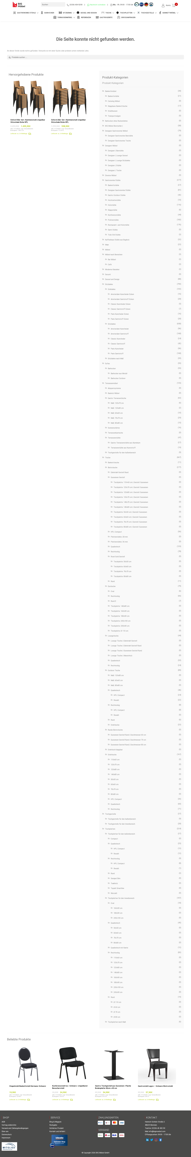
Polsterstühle (113, 220)
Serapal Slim (115, 878)
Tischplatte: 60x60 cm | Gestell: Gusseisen (130, 517)
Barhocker (112, 368)
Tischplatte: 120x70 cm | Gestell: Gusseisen (131, 487)
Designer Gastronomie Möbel (116, 131)
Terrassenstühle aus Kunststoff (123, 448)
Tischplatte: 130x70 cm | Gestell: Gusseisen (131, 497)
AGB (3, 1122)
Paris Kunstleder (117, 349)
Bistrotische (112, 467)
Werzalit (114, 893)
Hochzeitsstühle (114, 200)
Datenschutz (7, 1134)
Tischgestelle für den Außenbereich (122, 453)
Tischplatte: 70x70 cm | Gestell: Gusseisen (130, 522)
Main (107, 245)
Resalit (116, 700)
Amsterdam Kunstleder (120, 329)
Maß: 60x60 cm (117, 413)
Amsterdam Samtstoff (120, 334)
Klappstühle (112, 210)
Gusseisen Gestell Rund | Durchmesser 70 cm (128, 740)
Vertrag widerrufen (9, 1125)
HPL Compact (116, 532)
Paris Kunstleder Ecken (120, 314)
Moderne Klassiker (112, 269)
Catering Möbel (114, 101)
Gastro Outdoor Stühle (116, 195)
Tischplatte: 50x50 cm (122, 562)
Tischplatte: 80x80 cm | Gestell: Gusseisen (130, 527)
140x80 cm (115, 774)
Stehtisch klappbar (115, 750)
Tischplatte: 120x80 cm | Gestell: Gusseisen (131, 492)
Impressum (6, 1138)
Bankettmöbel (110, 91)
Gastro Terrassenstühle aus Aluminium (125, 443)
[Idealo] (60, 1140)
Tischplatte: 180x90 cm (120, 616)
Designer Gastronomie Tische (119, 141)
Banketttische (113, 463)
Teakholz (114, 883)
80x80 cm (114, 794)
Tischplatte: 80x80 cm (122, 576)
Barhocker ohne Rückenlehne (116, 121)
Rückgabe (53, 1125)
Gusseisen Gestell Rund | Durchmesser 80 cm (128, 745)
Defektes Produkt (56, 1128)
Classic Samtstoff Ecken (120, 309)
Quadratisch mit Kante (119, 948)
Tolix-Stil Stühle (114, 235)
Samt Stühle (113, 230)
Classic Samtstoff (118, 344)
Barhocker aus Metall (119, 373)
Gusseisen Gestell (118, 477)
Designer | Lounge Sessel (118, 156)
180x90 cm (118, 913)
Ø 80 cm (117, 1017)
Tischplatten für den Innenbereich (121, 898)
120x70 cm (115, 765)
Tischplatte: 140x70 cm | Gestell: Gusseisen (131, 502)
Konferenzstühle (114, 215)
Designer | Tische (114, 170)
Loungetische (113, 636)
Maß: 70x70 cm (117, 418)
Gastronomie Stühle (112, 180)
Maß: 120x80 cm (117, 408)
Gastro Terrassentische (117, 398)
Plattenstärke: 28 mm (119, 537)
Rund (113, 581)
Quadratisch (115, 547)
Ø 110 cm (117, 1002)
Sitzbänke (109, 284)
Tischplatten (110, 829)
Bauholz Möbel (113, 393)
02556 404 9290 (76, 5)
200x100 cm (118, 918)
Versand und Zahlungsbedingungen (15, 1128)
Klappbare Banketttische (117, 106)
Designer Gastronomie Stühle (119, 190)
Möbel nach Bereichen (113, 255)
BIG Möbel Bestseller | (114, 126)
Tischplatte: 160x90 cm (120, 611)
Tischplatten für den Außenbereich (121, 834)
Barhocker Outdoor (118, 378)
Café (110, 264)
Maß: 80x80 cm (117, 423)
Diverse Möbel (110, 175)
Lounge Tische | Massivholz (121, 656)
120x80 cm (115, 769)
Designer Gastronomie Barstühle (120, 136)
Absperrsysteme (114, 388)
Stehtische (115, 725)
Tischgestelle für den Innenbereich (121, 824)
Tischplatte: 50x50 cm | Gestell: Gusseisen (130, 512)
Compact (114, 839)
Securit (108, 274)
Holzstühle (112, 205)
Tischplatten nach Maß (117, 1022)
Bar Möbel (112, 259)
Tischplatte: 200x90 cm (120, 626)
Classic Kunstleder (118, 339)
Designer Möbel (111, 146)
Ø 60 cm (117, 1007)
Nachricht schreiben (97, 5)
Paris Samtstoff (117, 354)
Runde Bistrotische (115, 730)
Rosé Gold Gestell (118, 557)
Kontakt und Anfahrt (57, 1131)
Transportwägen (114, 116)
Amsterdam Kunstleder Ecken (122, 294)
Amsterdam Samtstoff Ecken (122, 299)
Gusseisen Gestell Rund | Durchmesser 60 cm (128, 735)
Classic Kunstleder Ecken (120, 304)
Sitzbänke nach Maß (116, 359)
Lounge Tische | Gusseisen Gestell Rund (126, 651)
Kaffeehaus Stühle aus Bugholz (117, 240)
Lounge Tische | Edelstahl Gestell (124, 641)
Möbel (107, 250)
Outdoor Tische (114, 670)
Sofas (107, 363)
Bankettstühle (113, 96)
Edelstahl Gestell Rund (119, 472)
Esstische (112, 586)
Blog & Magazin (55, 1122)
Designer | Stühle (114, 165)
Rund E (113, 601)
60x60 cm (114, 784)
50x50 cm (114, 779)
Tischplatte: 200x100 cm (120, 621)
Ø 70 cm (117, 1012)
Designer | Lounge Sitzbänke (119, 160)
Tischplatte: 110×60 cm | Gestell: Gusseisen (131, 482)
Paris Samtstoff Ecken (120, 319)
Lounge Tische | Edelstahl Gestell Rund (126, 646)
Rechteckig (115, 552)
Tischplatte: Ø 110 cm (119, 631)
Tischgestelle (110, 814)
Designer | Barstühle (116, 151)
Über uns (5, 1131)
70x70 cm (114, 789)
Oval (112, 591)
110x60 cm (115, 760)
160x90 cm (118, 908)
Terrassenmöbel (111, 383)
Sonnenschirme (114, 428)
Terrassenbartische (115, 433)
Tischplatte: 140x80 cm (120, 606)
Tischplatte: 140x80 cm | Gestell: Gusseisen (131, 507)
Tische (107, 458)
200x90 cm (118, 992)
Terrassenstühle (114, 438)
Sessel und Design (112, 279)
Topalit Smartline (117, 888)
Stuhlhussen (112, 111)
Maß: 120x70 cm (117, 403)
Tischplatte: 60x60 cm (122, 567)
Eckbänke (111, 289)
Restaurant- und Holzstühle (118, 225)
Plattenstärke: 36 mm (119, 542)
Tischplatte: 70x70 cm (122, 571)
